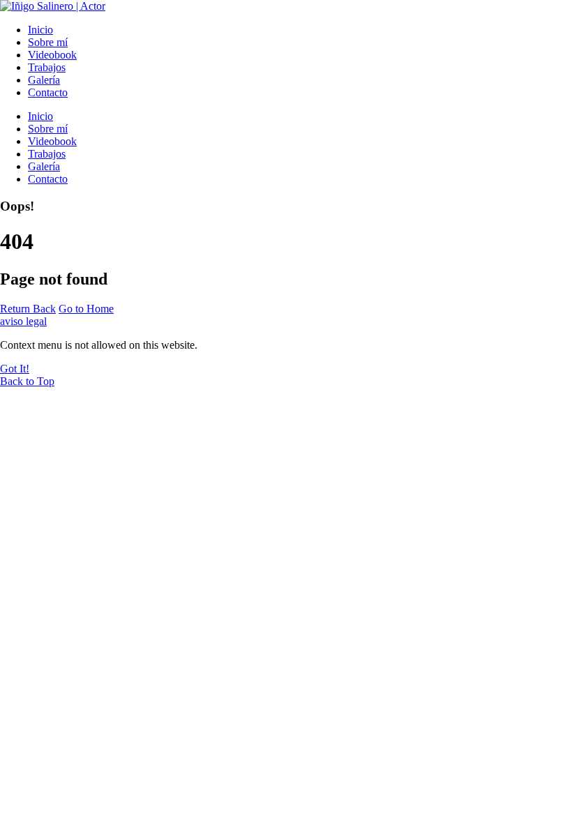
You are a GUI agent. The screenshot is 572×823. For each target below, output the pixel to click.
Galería (44, 80)
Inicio (40, 30)
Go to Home (86, 309)
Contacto (48, 92)
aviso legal (23, 321)
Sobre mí (48, 42)
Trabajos (47, 67)
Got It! (14, 369)
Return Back (28, 309)
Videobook (52, 55)
